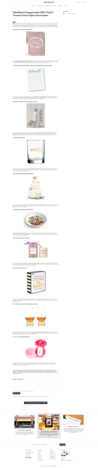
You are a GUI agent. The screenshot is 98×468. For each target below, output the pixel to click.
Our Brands (59, 5)
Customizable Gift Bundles (50, 5)
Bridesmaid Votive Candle (22, 238)
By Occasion (40, 5)
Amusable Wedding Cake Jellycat (24, 173)
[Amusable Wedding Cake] (36, 187)
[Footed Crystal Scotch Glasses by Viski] (36, 316)
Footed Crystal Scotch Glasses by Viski (26, 304)
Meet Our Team (40, 458)
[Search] (28, 2)
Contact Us (40, 454)
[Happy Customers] (73, 420)
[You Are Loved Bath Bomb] (36, 348)
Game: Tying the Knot (20, 268)
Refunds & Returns (53, 452)
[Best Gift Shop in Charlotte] (49, 422)
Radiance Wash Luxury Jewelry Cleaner (26, 101)
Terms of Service (43, 396)
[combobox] (21, 2)
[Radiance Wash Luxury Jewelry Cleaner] (36, 115)
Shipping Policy (52, 456)
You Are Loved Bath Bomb (22, 337)
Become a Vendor (53, 458)
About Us (39, 452)
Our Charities (40, 460)
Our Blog (39, 457)
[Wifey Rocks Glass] (36, 151)
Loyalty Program (52, 457)
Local (66, 5)
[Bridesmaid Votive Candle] (36, 249)
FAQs (39, 453)
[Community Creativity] (24, 421)
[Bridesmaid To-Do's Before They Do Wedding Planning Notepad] (36, 79)
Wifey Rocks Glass (19, 137)
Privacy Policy (35, 396)
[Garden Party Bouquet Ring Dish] (36, 219)
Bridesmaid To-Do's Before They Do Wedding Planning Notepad (33, 65)
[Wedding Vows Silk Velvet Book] (36, 43)
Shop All (33, 5)
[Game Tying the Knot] (36, 282)
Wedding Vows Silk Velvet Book (23, 29)
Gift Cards (39, 456)
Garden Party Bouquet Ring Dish (23, 209)
